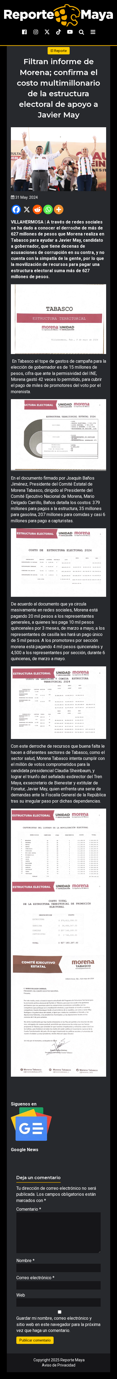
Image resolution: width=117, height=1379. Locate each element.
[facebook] (24, 32)
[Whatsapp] (48, 209)
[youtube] (70, 32)
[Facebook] (16, 209)
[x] (47, 32)
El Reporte (59, 51)
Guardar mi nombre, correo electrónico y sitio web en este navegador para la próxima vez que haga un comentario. (58, 1324)
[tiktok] (58, 32)
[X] (27, 209)
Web (20, 1295)
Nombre (25, 1260)
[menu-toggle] (93, 32)
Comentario (28, 1209)
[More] (58, 209)
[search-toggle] (81, 32)
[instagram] (35, 32)
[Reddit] (37, 209)
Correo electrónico (35, 1277)
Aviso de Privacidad (58, 1365)
